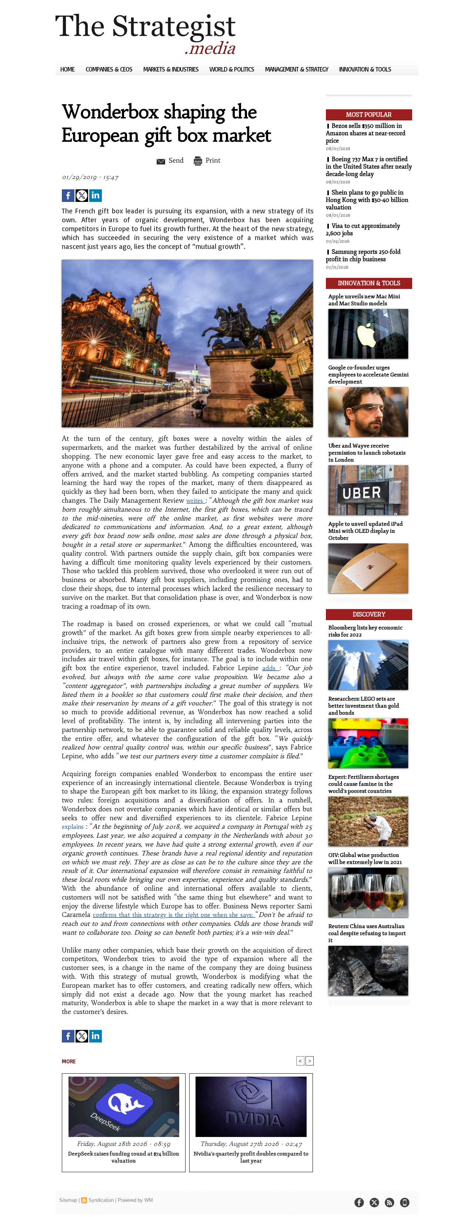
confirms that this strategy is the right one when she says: (174, 914)
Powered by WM (135, 1200)
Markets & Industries (171, 69)
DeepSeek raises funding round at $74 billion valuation (123, 1157)
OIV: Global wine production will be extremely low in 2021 (365, 859)
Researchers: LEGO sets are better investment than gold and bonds (363, 705)
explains (73, 826)
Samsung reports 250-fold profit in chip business (363, 255)
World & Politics (233, 69)
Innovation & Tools (365, 69)
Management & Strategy (297, 69)
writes (194, 500)
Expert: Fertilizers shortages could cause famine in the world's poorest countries (363, 784)
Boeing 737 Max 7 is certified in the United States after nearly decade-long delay (369, 167)
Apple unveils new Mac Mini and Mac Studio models (364, 300)
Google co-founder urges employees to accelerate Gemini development (368, 374)
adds (269, 668)
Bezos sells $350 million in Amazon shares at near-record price (365, 133)
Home (68, 69)
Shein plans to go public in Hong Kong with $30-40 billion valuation (367, 200)
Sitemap (68, 1200)
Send (175, 160)
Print (212, 160)
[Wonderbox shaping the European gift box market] (187, 262)
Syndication (101, 1200)
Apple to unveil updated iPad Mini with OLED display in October (365, 531)
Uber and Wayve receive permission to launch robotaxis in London (366, 452)
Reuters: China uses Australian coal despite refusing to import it (367, 933)
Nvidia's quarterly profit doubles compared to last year (251, 1157)
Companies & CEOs (110, 69)
